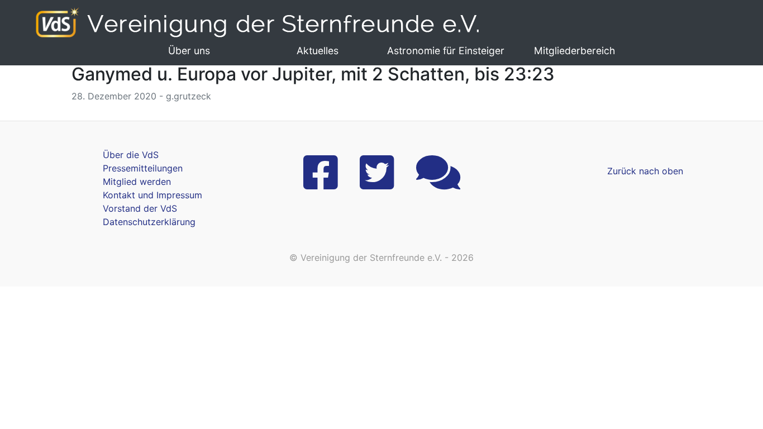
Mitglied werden (137, 181)
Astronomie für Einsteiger (445, 50)
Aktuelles (317, 50)
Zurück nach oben (645, 171)
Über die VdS (131, 154)
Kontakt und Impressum (152, 195)
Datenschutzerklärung (149, 221)
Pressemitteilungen (143, 168)
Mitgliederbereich (574, 50)
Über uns (189, 50)
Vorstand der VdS (140, 208)
